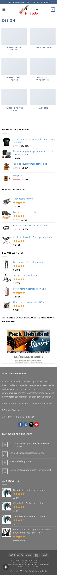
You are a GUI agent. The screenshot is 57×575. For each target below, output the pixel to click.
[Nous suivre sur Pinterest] (36, 424)
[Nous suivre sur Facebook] (20, 424)
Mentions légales (31, 560)
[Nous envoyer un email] (31, 424)
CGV (44, 560)
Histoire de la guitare (20, 461)
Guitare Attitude (43, 403)
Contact (29, 566)
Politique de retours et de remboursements (28, 564)
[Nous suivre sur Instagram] (25, 424)
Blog (20, 566)
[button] (4, 9)
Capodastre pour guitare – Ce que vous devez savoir (29, 445)
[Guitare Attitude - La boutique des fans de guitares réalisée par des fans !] (28, 9)
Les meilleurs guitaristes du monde (27, 452)
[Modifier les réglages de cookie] (6, 567)
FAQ (38, 566)
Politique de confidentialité (28, 562)
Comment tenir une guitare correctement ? (31, 470)
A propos (15, 560)
